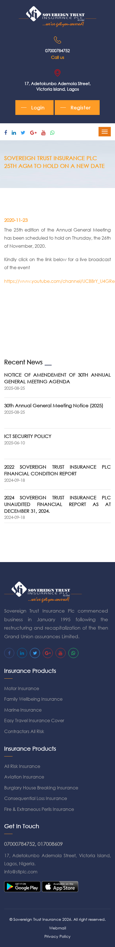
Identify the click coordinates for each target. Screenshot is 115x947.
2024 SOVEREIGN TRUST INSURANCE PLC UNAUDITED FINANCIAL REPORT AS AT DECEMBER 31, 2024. (57, 504)
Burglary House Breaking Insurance (41, 788)
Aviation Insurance (24, 777)
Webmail (57, 928)
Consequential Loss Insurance (35, 798)
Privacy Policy (57, 936)
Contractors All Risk (24, 731)
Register (81, 107)
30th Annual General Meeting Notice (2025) (53, 405)
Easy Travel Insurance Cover (34, 720)
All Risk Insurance (22, 766)
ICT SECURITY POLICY (27, 436)
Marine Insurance (23, 710)
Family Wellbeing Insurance (33, 699)
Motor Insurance (21, 688)
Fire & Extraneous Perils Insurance (39, 809)
